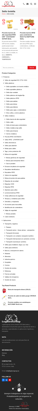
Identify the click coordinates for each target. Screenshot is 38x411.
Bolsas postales (11, 214)
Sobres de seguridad (11, 175)
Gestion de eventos (10, 268)
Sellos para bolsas (11, 104)
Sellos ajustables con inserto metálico (17, 86)
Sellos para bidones (12, 107)
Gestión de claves (10, 280)
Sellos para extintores (11, 247)
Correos (7, 265)
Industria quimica (10, 259)
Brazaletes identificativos (12, 169)
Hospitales (8, 262)
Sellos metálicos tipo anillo (14, 128)
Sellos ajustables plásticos (14, 89)
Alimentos (8, 256)
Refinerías (8, 271)
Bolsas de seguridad (11, 154)
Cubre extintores (10, 216)
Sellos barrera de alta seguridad (15, 119)
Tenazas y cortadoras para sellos (15, 198)
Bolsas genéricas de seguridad (15, 157)
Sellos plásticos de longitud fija (15, 95)
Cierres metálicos (11, 134)
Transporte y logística (11, 224)
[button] (35, 4)
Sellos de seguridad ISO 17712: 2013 (16, 80)
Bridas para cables (10, 148)
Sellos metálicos (10, 116)
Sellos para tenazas (12, 131)
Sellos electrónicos (10, 142)
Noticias (4, 353)
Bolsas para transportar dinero (15, 160)
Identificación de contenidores (14, 207)
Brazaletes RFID (10, 172)
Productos (6, 77)
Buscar (32, 67)
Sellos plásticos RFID (12, 98)
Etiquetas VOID (9, 184)
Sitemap (11, 406)
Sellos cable (9, 122)
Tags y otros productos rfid (13, 151)
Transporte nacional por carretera (16, 242)
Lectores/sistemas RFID (12, 193)
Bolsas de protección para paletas (15, 178)
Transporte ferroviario (12, 233)
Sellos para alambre (11, 145)
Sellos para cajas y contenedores (16, 110)
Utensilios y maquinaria (12, 201)
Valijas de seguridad (11, 210)
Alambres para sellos (11, 190)
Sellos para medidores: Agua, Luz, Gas (16, 244)
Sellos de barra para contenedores (16, 125)
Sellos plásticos (9, 83)
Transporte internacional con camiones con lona (20, 239)
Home (3, 14)
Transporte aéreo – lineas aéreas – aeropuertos (20, 230)
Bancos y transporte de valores (14, 250)
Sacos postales (10, 163)
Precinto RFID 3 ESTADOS (13, 137)
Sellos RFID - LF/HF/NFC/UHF (14, 139)
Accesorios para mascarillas (13, 204)
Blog (3, 355)
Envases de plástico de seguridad (15, 166)
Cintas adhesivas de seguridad (14, 196)
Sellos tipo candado (12, 92)
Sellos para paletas (12, 101)
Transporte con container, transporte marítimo (19, 236)
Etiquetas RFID (9, 187)
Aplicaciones (7, 220)
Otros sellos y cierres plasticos (15, 113)
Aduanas (7, 253)
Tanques (8, 227)
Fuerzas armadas (10, 274)
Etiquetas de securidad (11, 181)
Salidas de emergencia (11, 277)
